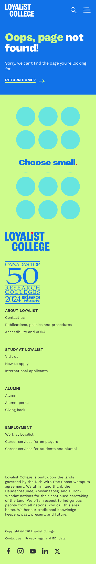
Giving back (15, 410)
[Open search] (74, 10)
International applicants (26, 371)
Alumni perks (16, 403)
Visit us (11, 356)
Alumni (11, 395)
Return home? (20, 80)
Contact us (15, 317)
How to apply (16, 364)
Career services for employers (31, 441)
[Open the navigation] (87, 11)
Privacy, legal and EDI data (45, 538)
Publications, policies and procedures (38, 325)
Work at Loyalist (19, 434)
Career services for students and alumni (41, 449)
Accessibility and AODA (25, 332)
